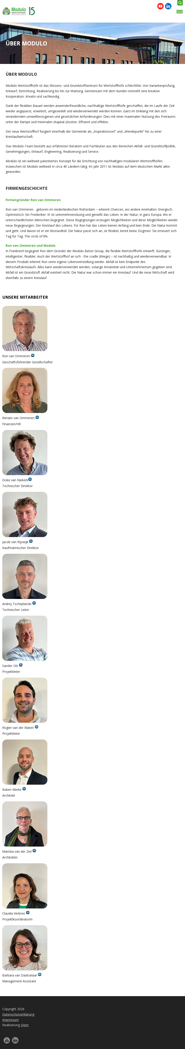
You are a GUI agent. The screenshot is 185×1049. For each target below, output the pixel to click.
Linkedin (168, 6)
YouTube (160, 6)
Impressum (10, 1020)
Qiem (25, 1025)
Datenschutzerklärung (18, 1014)
